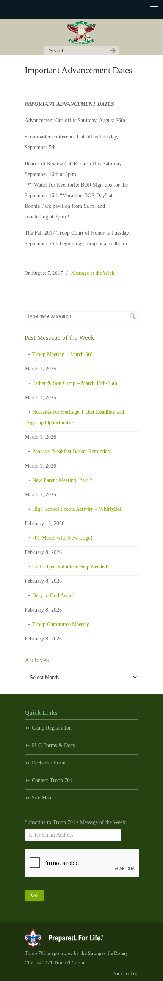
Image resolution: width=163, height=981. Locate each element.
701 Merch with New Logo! (62, 538)
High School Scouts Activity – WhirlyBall (77, 509)
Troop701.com (69, 962)
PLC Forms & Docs (53, 745)
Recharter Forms (49, 763)
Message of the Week (92, 273)
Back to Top (125, 973)
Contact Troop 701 (52, 780)
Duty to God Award (53, 595)
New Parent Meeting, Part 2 (62, 480)
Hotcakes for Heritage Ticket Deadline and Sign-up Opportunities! (75, 417)
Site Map (41, 797)
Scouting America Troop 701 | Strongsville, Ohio (81, 32)
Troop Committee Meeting (60, 624)
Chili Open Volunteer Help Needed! (70, 567)
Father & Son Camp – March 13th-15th (74, 383)
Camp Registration (52, 728)
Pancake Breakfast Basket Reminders (71, 451)
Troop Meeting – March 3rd (62, 354)
